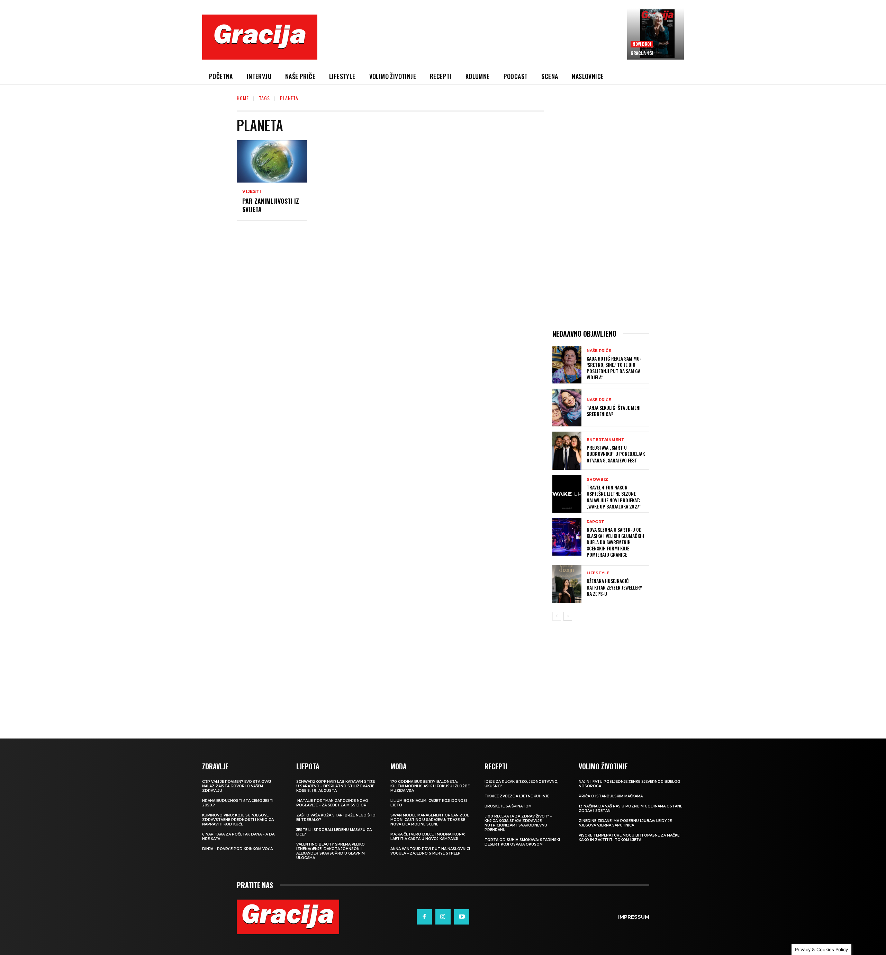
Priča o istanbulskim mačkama (611, 796)
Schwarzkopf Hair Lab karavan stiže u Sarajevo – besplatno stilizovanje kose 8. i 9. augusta (335, 786)
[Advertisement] (472, 42)
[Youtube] (461, 917)
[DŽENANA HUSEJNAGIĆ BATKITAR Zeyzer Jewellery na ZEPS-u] (566, 584)
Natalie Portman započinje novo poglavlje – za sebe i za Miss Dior (332, 802)
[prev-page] (556, 616)
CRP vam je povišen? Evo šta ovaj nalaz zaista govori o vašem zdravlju (236, 786)
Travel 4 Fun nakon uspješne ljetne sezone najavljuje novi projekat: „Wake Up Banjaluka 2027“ (614, 497)
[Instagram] (443, 917)
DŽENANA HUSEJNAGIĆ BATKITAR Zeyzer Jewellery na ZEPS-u (614, 587)
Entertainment (605, 440)
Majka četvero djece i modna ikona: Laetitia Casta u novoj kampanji (427, 836)
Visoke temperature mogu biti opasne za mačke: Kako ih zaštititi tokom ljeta (629, 837)
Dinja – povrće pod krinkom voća (237, 849)
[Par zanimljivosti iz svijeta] (272, 161)
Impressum (633, 917)
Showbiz (597, 479)
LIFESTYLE (598, 573)
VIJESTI (251, 191)
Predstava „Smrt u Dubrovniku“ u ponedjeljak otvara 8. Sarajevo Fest (616, 453)
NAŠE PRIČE (599, 351)
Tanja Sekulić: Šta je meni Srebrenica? (614, 410)
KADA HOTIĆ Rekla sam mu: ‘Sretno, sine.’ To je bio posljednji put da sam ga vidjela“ (614, 368)
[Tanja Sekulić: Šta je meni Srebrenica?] (566, 407)
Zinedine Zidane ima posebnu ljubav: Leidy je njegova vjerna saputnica (625, 823)
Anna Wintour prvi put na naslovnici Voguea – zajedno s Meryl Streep (430, 851)
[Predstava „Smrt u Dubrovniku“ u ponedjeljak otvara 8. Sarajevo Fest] (566, 450)
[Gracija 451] (655, 34)
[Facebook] (424, 917)
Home (243, 97)
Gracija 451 (642, 53)
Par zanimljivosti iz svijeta (270, 204)
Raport (595, 522)
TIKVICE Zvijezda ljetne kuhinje (517, 796)
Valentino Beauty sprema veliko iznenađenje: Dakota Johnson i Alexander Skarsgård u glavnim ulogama (330, 851)
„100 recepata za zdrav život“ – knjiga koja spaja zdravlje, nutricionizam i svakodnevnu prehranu (518, 823)
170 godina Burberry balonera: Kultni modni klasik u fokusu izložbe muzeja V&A (430, 786)
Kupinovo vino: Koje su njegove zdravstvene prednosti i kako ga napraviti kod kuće (238, 819)
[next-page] (567, 616)
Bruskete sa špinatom (508, 806)
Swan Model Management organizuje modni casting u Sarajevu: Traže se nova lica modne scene (429, 819)
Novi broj (642, 44)
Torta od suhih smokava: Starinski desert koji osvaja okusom (522, 842)
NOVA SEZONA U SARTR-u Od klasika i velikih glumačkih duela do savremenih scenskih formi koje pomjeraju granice (615, 542)
